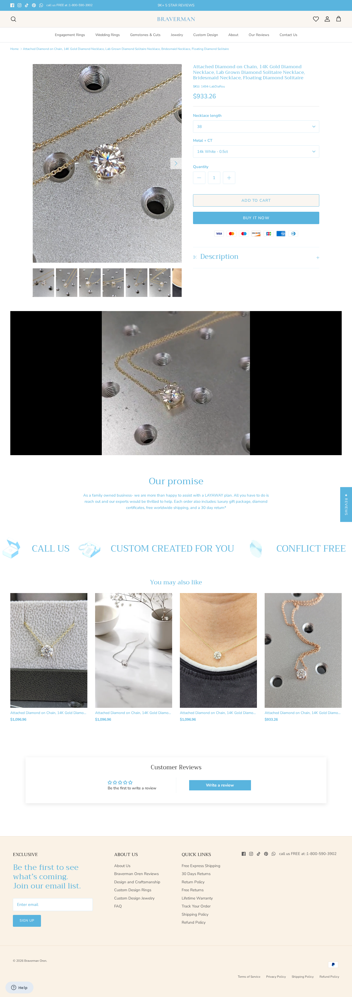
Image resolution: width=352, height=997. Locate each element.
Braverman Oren (35, 965)
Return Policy (193, 885)
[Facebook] (12, 4)
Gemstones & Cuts (145, 39)
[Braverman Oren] (176, 23)
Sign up (27, 924)
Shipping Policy (195, 918)
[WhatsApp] (41, 4)
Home (14, 53)
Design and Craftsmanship (137, 885)
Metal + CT (202, 144)
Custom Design (205, 39)
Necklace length (207, 119)
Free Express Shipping (201, 869)
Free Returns (193, 894)
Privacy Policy (276, 981)
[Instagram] (19, 4)
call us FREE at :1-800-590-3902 (33, 10)
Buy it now (256, 221)
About (233, 39)
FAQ (118, 910)
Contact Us (288, 39)
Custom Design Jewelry (134, 902)
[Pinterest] (34, 4)
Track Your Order (196, 910)
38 (199, 130)
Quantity (200, 170)
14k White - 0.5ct (212, 155)
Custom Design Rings (132, 894)
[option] (107, 167)
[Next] (176, 167)
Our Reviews (259, 39)
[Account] (326, 23)
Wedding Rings (107, 39)
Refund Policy (194, 926)
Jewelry (177, 39)
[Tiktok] (27, 4)
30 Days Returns (196, 877)
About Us (122, 869)
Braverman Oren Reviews (136, 877)
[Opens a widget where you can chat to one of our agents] (19, 988)
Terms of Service (249, 981)
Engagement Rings (70, 39)
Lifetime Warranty (197, 902)
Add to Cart (256, 204)
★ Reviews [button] (346, 504)
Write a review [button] (220, 789)
